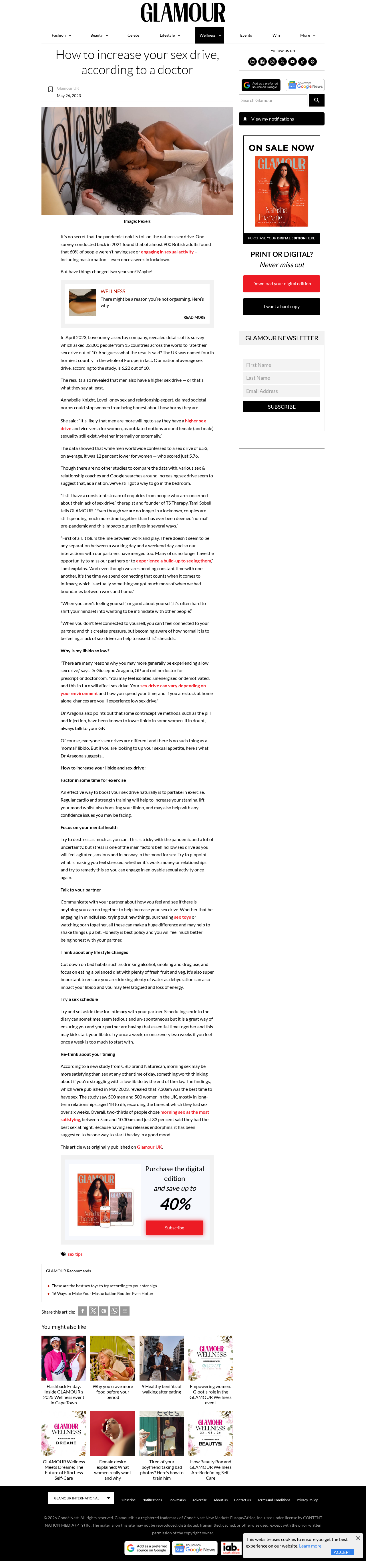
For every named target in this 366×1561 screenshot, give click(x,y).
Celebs (134, 35)
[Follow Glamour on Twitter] (282, 61)
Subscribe (174, 1227)
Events (246, 35)
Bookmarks (177, 1500)
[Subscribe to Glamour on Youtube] (292, 61)
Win (276, 35)
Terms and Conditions (274, 1500)
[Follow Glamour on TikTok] (302, 61)
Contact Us (242, 1500)
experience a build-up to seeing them (173, 560)
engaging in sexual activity (167, 251)
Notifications (152, 1500)
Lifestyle (167, 35)
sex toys (182, 917)
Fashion (59, 35)
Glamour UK (149, 1146)
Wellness (208, 35)
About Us (221, 1500)
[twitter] (93, 1312)
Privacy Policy (307, 1500)
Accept (342, 1552)
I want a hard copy (282, 306)
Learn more (310, 1545)
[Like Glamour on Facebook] (262, 61)
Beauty (96, 35)
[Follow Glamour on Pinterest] (312, 61)
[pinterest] (103, 1312)
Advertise (199, 1500)
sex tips (75, 1254)
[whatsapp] (114, 1312)
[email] (125, 1312)
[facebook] (82, 1312)
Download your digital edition (281, 283)
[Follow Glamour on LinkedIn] (252, 61)
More (305, 35)
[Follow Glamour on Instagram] (272, 61)
